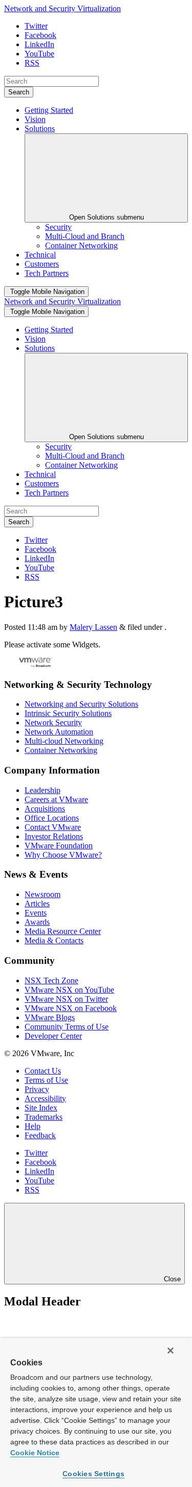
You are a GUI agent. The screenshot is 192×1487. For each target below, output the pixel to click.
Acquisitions (45, 808)
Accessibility (45, 1098)
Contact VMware (53, 827)
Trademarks (43, 1117)
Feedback (40, 1135)
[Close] (170, 1350)
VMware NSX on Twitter (66, 999)
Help (32, 1126)
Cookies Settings (93, 1474)
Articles (37, 903)
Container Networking (61, 750)
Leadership (42, 790)
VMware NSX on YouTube (69, 989)
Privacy (37, 1089)
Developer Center (53, 1036)
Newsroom (42, 894)
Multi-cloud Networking (64, 741)
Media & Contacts (54, 940)
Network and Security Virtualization (62, 8)
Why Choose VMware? (63, 854)
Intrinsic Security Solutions (68, 713)
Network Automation (59, 731)
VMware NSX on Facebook (71, 1008)
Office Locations (52, 818)
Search (18, 92)
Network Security (53, 722)
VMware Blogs (50, 1017)
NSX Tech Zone (51, 980)
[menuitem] (58, 227)
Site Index (41, 1107)
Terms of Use (46, 1080)
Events (36, 912)
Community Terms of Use (67, 1026)
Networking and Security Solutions (81, 704)
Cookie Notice (34, 1453)
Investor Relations (54, 836)
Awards (37, 922)
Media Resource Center (63, 931)
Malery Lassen (93, 627)
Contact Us (43, 1070)
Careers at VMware (56, 799)
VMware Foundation (59, 845)
